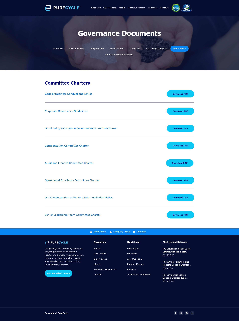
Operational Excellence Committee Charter (72, 180)
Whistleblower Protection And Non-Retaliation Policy (79, 197)
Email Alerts (99, 231)
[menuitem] (95, 7)
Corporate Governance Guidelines (66, 111)
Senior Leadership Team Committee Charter (72, 214)
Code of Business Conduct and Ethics (68, 93)
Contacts (141, 231)
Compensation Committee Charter (67, 145)
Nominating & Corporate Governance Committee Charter (81, 128)
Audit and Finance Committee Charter (69, 162)
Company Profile (121, 231)
